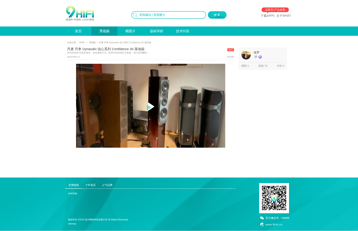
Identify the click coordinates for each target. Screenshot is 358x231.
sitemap (72, 224)
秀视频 (104, 31)
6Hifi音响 (72, 193)
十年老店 (90, 184)
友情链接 (73, 184)
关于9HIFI (283, 15)
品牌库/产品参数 (275, 9)
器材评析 (156, 31)
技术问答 (182, 31)
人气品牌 (107, 184)
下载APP (267, 15)
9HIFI (82, 42)
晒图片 (130, 31)
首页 (78, 31)
